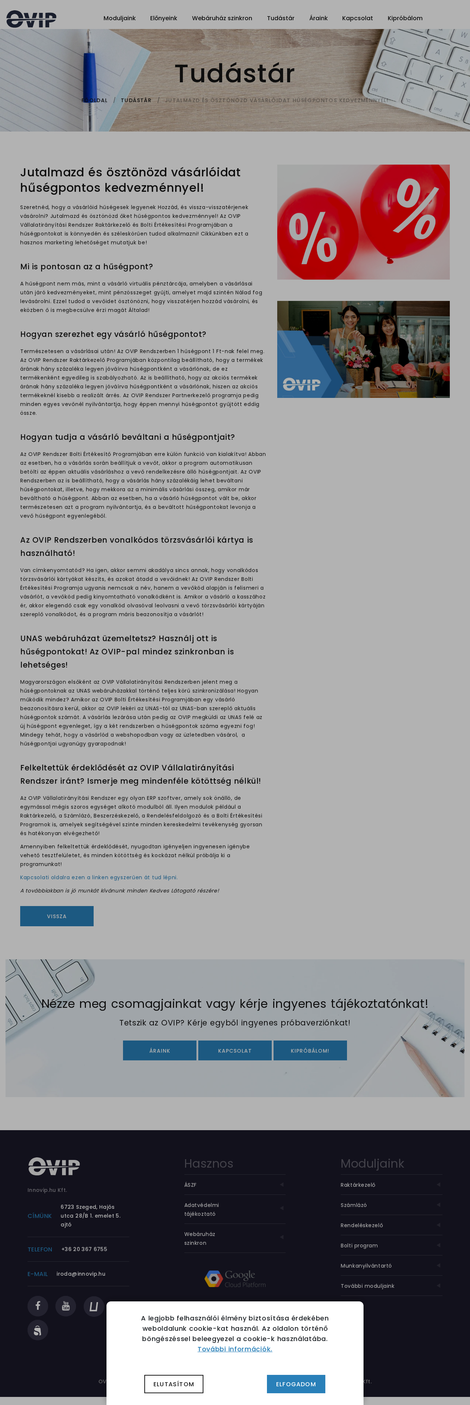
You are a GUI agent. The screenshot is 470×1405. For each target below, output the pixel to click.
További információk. (235, 1349)
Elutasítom (173, 1384)
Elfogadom (296, 1384)
